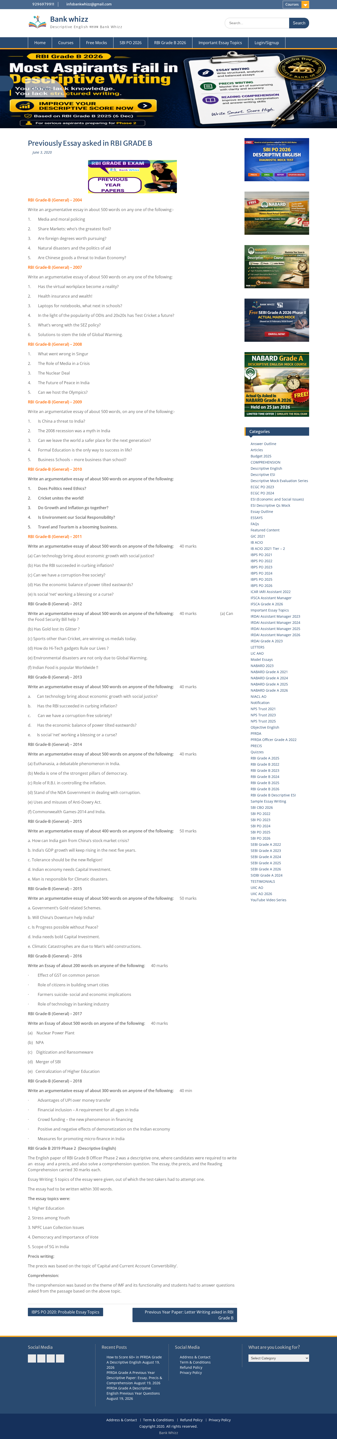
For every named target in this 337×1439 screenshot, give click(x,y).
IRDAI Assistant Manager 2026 (275, 634)
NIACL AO (258, 696)
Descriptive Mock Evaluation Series (279, 480)
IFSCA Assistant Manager (271, 597)
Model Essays (262, 659)
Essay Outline (262, 511)
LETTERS (257, 647)
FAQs (255, 524)
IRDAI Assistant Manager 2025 (275, 628)
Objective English (265, 727)
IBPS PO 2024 (261, 573)
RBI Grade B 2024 (265, 776)
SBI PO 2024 (260, 826)
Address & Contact (195, 1357)
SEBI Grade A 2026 (266, 869)
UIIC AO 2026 (261, 893)
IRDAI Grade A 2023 (267, 641)
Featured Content (265, 530)
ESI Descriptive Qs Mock (270, 505)
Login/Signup (267, 42)
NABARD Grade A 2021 (269, 671)
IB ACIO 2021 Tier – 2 (268, 548)
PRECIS (256, 745)
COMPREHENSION (266, 462)
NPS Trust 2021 (263, 708)
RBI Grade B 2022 (265, 764)
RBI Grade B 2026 (170, 42)
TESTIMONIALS (263, 881)
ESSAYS (257, 517)
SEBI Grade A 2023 (266, 850)
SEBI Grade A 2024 (266, 856)
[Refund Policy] (51, 1358)
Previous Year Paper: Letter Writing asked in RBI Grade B (189, 1315)
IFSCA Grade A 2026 (267, 604)
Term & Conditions (195, 1362)
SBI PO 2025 (260, 832)
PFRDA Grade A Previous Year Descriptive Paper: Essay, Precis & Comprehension (134, 1377)
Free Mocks (96, 42)
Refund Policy (191, 1367)
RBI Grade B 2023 (265, 770)
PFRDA (256, 733)
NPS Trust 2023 (263, 715)
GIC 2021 (258, 536)
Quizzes (257, 752)
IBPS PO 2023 (261, 567)
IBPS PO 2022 (261, 560)
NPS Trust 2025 (263, 721)
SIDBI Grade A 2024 (266, 875)
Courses (292, 4)
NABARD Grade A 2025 (269, 684)
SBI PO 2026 (131, 42)
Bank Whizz (168, 1432)
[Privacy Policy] (60, 1358)
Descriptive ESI (263, 474)
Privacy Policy (191, 1372)
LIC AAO (257, 653)
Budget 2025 (261, 456)
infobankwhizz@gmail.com (89, 4)
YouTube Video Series (268, 900)
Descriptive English (266, 468)
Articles (257, 450)
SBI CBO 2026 (262, 807)
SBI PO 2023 (260, 819)
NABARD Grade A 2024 (269, 678)
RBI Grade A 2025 (265, 758)
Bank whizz (69, 19)
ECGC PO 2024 (262, 493)
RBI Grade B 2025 (265, 782)
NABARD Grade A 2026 (269, 690)
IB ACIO (257, 542)
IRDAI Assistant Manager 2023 (275, 616)
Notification (260, 702)
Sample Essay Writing (268, 801)
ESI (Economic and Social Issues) (277, 499)
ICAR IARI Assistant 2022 (271, 591)
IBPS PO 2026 (261, 585)
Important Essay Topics (220, 42)
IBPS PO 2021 (261, 554)
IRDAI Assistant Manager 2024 (275, 622)
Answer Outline (263, 443)
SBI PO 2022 (260, 813)
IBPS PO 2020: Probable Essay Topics (65, 1312)
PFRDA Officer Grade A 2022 (274, 739)
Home (40, 42)
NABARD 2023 (262, 665)
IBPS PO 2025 (261, 579)
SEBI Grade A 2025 (266, 863)
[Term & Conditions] (41, 1358)
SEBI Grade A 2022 (266, 844)
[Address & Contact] (32, 1358)
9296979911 (43, 4)
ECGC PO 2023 (262, 487)
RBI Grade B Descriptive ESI (273, 795)
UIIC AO (257, 887)
